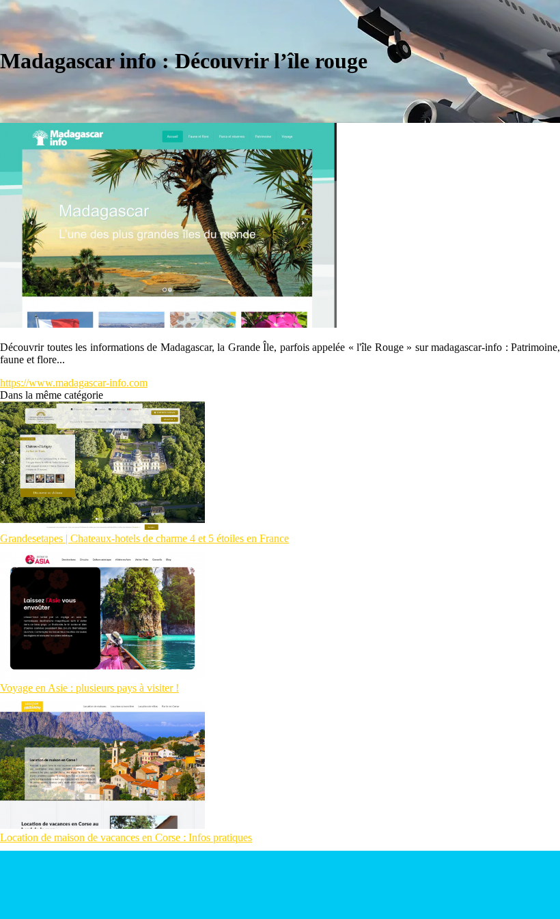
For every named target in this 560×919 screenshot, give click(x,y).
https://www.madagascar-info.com (74, 382)
